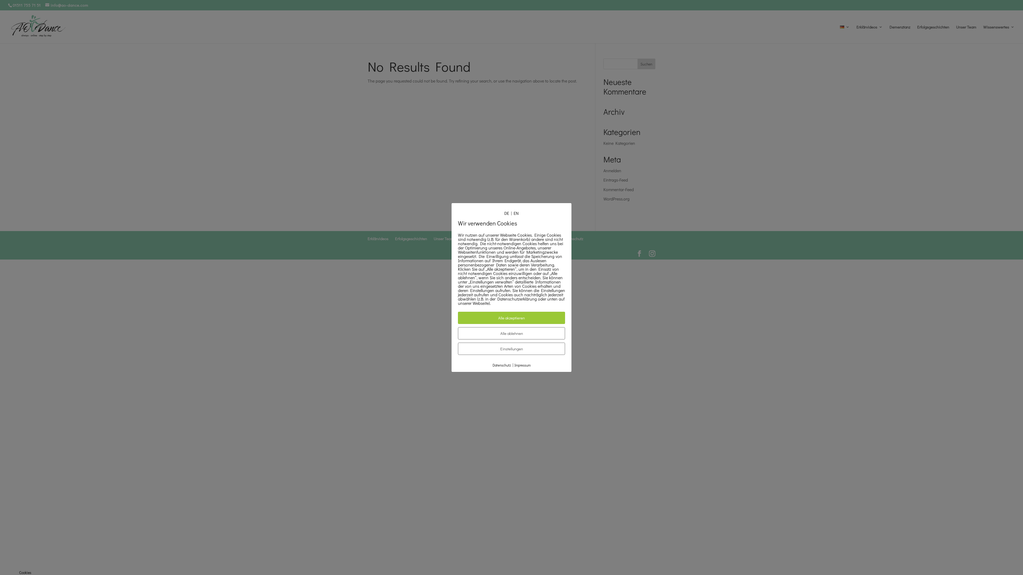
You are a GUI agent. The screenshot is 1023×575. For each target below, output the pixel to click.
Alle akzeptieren (511, 318)
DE (506, 213)
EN (516, 213)
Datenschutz (502, 365)
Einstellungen (511, 348)
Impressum (522, 365)
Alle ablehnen (511, 333)
